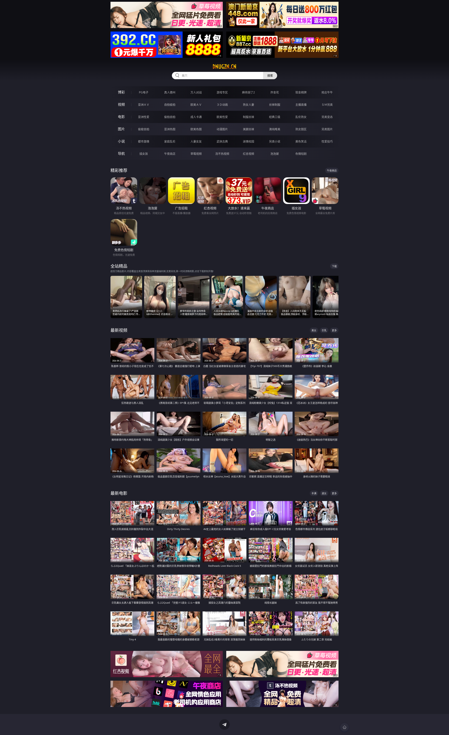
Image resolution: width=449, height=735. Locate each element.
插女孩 (143, 154)
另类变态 (327, 117)
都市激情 (143, 141)
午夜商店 (169, 154)
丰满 (313, 493)
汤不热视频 (222, 154)
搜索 (270, 75)
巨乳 (324, 330)
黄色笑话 (301, 141)
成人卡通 (196, 117)
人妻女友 (196, 141)
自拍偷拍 (169, 105)
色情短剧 (301, 154)
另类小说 (274, 141)
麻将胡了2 (248, 92)
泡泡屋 (274, 154)
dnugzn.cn (224, 66)
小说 (121, 141)
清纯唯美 (274, 129)
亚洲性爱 (143, 117)
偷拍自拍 (169, 117)
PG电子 (143, 92)
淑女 (324, 493)
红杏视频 (248, 154)
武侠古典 (222, 141)
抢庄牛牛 (327, 92)
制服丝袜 (248, 117)
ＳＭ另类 (327, 105)
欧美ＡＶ (196, 105)
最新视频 (118, 330)
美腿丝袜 (248, 129)
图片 (121, 129)
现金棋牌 (301, 92)
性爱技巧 (327, 141)
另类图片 (327, 129)
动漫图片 (222, 129)
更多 (334, 330)
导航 (121, 153)
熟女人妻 (248, 105)
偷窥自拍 (143, 129)
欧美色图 (196, 129)
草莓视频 (196, 154)
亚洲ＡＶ (143, 105)
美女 (313, 330)
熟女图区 (301, 129)
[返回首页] (344, 727)
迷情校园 (248, 141)
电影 (121, 116)
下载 (334, 266)
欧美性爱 (222, 117)
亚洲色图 (169, 129)
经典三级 (274, 117)
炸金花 (274, 92)
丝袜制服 (274, 105)
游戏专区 (222, 92)
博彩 (121, 92)
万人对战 (196, 92)
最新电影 (118, 493)
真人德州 (169, 92)
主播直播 (301, 105)
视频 (121, 104)
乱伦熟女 (301, 117)
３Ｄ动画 (222, 105)
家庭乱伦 (169, 141)
